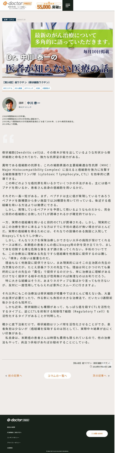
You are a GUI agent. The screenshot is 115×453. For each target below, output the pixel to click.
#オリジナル (7, 88)
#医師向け (46, 88)
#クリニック (29, 88)
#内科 (38, 88)
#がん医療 (18, 88)
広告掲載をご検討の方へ (14, 432)
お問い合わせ (98, 433)
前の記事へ (15, 375)
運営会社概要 (11, 427)
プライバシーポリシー (13, 442)
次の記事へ (100, 375)
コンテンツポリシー (13, 437)
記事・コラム (9, 19)
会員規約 (9, 448)
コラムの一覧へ (57, 375)
